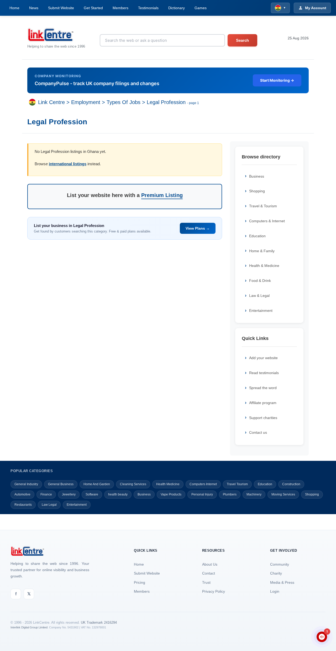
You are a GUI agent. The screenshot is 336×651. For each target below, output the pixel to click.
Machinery (253, 494)
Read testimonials (264, 373)
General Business (61, 484)
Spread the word (263, 388)
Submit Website (61, 8)
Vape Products (171, 494)
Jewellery (69, 494)
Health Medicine (168, 484)
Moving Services (283, 494)
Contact (208, 573)
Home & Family (262, 251)
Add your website (263, 358)
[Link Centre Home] (56, 35)
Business (256, 176)
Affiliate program (262, 403)
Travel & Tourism (263, 206)
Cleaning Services (133, 484)
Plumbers (230, 494)
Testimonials (148, 8)
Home (14, 8)
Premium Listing (162, 195)
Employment (85, 102)
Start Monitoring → (277, 80)
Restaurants (23, 505)
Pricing (139, 582)
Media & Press (282, 582)
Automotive (22, 494)
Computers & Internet (267, 221)
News (33, 8)
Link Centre (51, 102)
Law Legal (49, 505)
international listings (67, 164)
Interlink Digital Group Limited (29, 627)
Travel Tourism (237, 484)
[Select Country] (33, 102)
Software (92, 494)
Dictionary (176, 8)
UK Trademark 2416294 (99, 622)
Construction (291, 484)
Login (274, 591)
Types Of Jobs (123, 102)
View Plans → (198, 228)
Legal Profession (166, 102)
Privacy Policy (213, 591)
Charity (276, 573)
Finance (46, 494)
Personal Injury (202, 494)
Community (279, 564)
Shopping (257, 191)
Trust (206, 582)
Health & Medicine (264, 266)
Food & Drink (260, 280)
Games (201, 8)
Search (242, 40)
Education (257, 236)
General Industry (26, 484)
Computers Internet (203, 484)
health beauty (118, 494)
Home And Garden (96, 484)
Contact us (258, 432)
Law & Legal (259, 295)
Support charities (263, 418)
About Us (209, 564)
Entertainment (260, 310)
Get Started (93, 8)
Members (120, 8)
